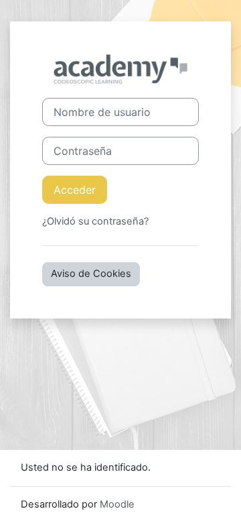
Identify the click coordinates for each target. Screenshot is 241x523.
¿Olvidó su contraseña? (95, 221)
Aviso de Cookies (91, 274)
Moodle (117, 504)
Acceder (75, 189)
